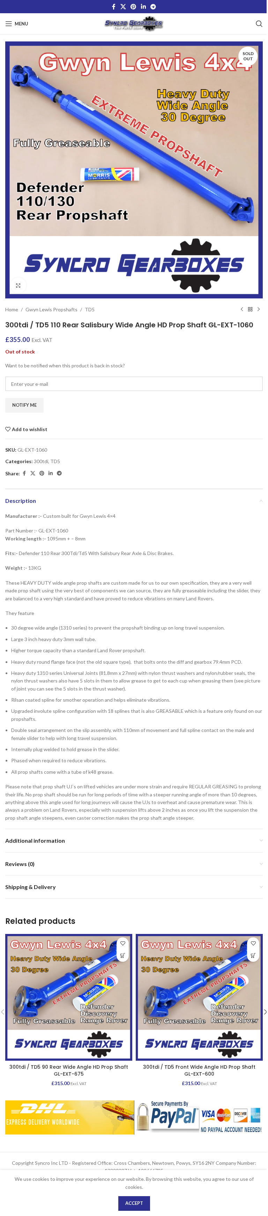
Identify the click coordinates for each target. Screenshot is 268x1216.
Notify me (24, 405)
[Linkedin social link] (143, 6)
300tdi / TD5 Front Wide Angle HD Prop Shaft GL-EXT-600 (199, 1070)
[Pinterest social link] (133, 6)
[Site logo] (134, 23)
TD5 (90, 309)
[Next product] (258, 309)
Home (11, 309)
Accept (134, 1203)
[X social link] (123, 6)
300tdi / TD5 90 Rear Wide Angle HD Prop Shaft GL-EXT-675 (68, 1070)
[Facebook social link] (114, 6)
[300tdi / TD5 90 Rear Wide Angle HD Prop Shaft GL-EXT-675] (68, 997)
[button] (123, 956)
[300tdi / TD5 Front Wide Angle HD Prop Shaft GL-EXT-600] (199, 997)
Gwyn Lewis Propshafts (51, 309)
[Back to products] (250, 309)
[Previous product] (242, 309)
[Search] (259, 24)
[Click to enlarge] (18, 285)
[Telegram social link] (153, 6)
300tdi (41, 461)
